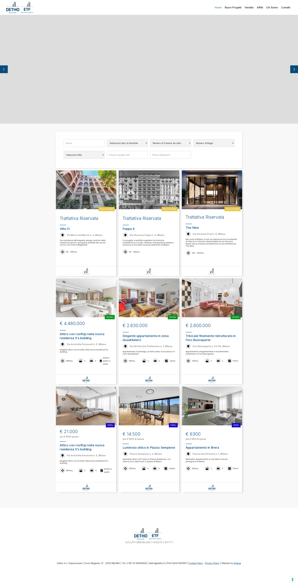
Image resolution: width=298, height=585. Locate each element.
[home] (12, 7)
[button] (4, 69)
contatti (285, 7)
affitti (260, 7)
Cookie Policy (196, 563)
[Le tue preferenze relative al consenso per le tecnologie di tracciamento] (293, 580)
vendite (249, 7)
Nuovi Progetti (233, 7)
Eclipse (237, 563)
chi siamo (272, 7)
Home (218, 7)
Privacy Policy (212, 563)
